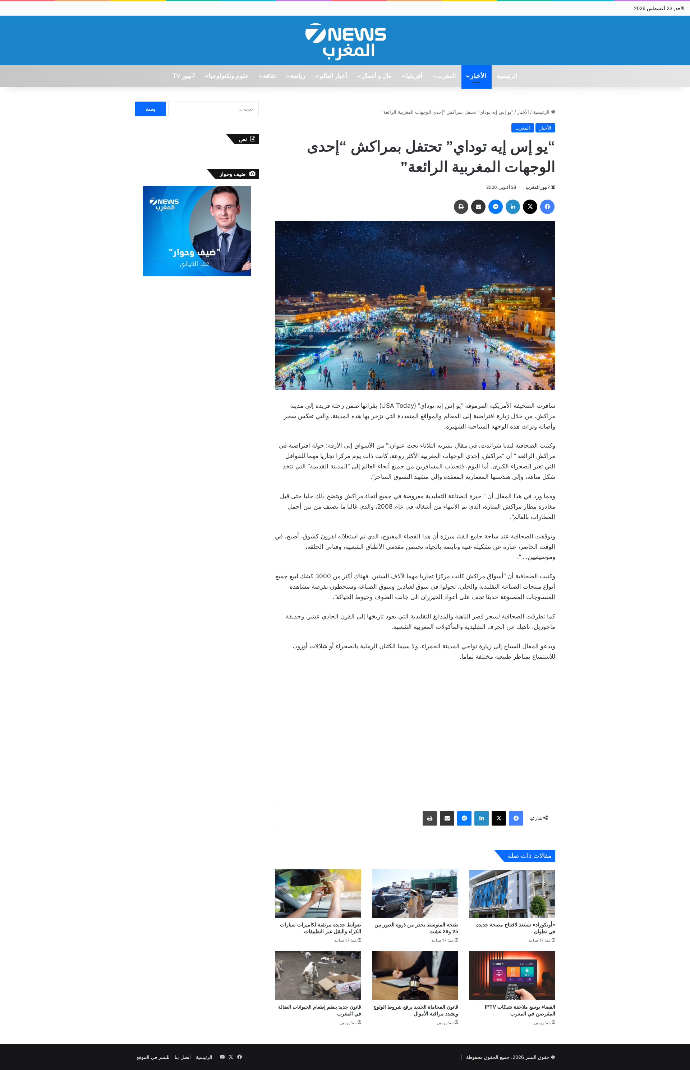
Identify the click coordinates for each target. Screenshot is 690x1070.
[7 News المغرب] (345, 40)
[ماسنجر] (495, 207)
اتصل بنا (183, 1057)
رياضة (297, 76)
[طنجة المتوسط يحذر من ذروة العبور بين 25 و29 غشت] (415, 893)
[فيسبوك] (547, 207)
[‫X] (530, 207)
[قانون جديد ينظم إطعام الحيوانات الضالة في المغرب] (318, 975)
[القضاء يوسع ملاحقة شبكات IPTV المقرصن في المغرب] (512, 975)
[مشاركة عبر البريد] (478, 207)
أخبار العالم (333, 76)
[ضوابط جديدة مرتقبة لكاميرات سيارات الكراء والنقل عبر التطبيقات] (318, 893)
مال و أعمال (377, 76)
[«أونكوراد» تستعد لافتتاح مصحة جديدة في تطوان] (512, 893)
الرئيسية (507, 76)
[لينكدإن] (513, 207)
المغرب (446, 76)
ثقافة (269, 76)
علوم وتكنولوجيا (229, 76)
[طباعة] (461, 207)
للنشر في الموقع (153, 1057)
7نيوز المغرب (538, 187)
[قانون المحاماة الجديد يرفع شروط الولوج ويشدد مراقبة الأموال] (415, 975)
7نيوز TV (183, 76)
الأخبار (478, 76)
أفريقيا (414, 76)
